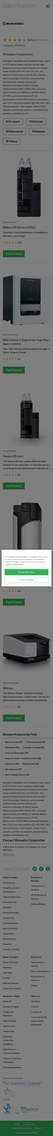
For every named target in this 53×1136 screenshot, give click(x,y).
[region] (26, 567)
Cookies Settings (26, 580)
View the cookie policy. (14, 564)
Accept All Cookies (26, 572)
